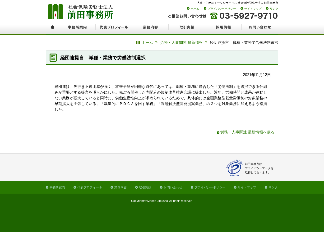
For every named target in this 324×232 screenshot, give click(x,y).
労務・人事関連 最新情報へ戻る (247, 132)
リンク (274, 8)
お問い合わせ (173, 187)
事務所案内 (57, 187)
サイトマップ (252, 8)
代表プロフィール (89, 187)
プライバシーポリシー (222, 8)
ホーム (195, 8)
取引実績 (145, 187)
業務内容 (120, 187)
